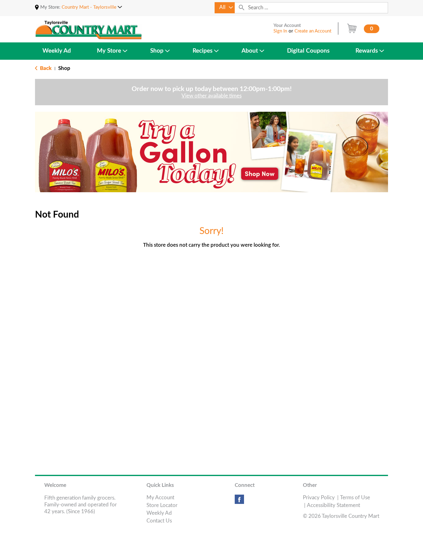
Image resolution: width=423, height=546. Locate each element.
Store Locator (161, 505)
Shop (64, 68)
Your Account (287, 25)
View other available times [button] (211, 95)
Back (45, 68)
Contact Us (159, 520)
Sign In (280, 31)
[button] (92, 7)
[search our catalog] (241, 7)
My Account (160, 497)
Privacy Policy (319, 497)
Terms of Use (355, 497)
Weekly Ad (159, 513)
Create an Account (312, 31)
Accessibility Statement (333, 505)
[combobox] (225, 7)
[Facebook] (239, 501)
